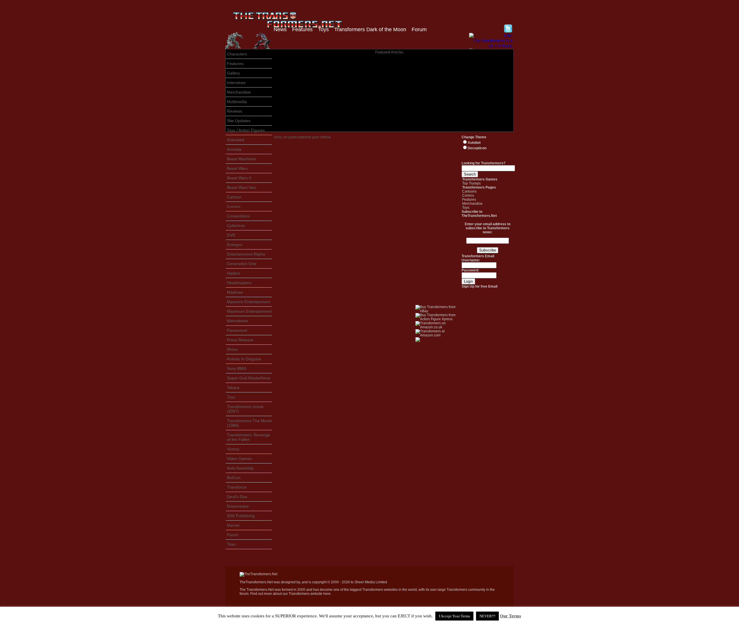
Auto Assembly (240, 468)
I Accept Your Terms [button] (454, 616)
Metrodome (237, 320)
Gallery (233, 73)
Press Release (240, 340)
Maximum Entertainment (249, 311)
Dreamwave (238, 506)
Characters (237, 54)
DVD (231, 235)
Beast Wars (237, 168)
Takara (233, 387)
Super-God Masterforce (248, 378)
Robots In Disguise (244, 359)
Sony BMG (237, 368)
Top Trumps (471, 183)
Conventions (238, 216)
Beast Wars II (239, 178)
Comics (233, 206)
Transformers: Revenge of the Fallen (248, 437)
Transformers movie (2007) (245, 408)
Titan (231, 544)
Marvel (233, 525)
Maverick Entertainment (248, 301)
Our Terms (510, 616)
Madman (235, 292)
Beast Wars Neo (241, 187)
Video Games (239, 458)
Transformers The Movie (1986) (249, 423)
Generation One (241, 263)
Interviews (236, 82)
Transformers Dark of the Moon (370, 29)
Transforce (237, 487)
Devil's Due (237, 496)
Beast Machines (241, 159)
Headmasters (239, 282)
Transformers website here (310, 594)
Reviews (234, 111)
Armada (234, 149)
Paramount (237, 330)
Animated (235, 139)
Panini (232, 534)
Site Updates (238, 120)
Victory (233, 449)
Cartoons (469, 191)
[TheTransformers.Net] (258, 574)
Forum (419, 29)
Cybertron (236, 225)
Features (302, 29)
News (280, 29)
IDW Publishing (241, 515)
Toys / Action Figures (246, 130)
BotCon (233, 477)
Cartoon (234, 197)
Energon (234, 244)
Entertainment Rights (246, 254)
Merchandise (239, 92)
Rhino (232, 349)
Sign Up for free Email (479, 286)
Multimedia (237, 101)
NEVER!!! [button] (487, 616)
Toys (323, 29)
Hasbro (233, 273)
